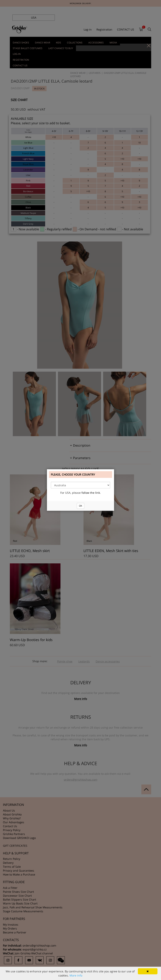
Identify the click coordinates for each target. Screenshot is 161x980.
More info (76, 975)
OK (80, 505)
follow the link (90, 493)
